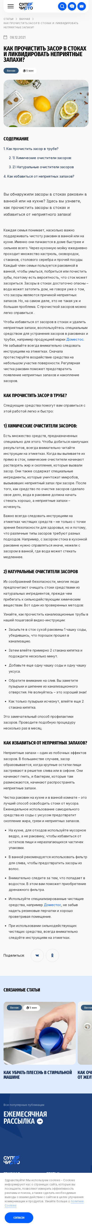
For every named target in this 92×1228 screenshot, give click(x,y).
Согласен (19, 1217)
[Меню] (10, 6)
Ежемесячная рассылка (25, 1118)
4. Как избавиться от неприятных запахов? (39, 176)
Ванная (24, 19)
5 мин (33, 1007)
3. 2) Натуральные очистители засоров (41, 167)
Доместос (75, 339)
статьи (9, 19)
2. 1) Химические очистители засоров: (40, 158)
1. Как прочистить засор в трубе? (31, 149)
